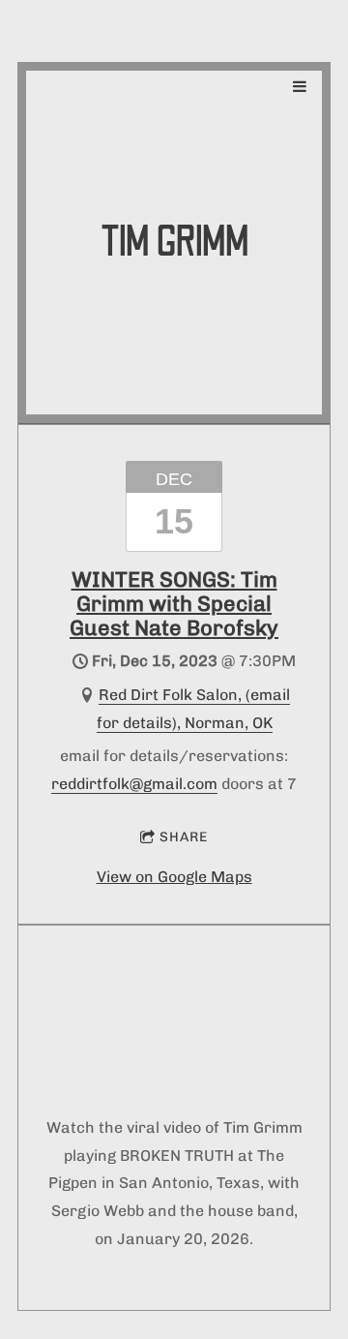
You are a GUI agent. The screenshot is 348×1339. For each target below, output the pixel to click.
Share (184, 837)
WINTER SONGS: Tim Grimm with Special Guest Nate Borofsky (174, 604)
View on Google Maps (174, 876)
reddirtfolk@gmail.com (134, 784)
